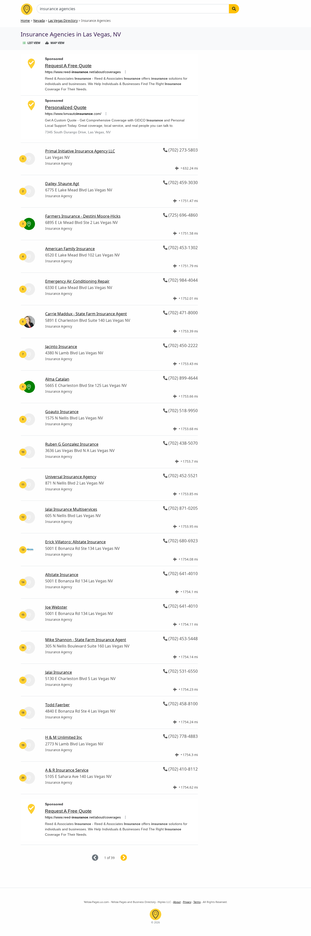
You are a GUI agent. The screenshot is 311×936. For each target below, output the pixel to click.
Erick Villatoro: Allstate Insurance (75, 542)
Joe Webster (56, 607)
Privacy (187, 902)
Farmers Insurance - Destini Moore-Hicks (83, 216)
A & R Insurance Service (66, 770)
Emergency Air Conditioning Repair (77, 281)
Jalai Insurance (58, 672)
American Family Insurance (70, 248)
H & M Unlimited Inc (63, 737)
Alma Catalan (57, 379)
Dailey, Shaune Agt (62, 183)
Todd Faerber (57, 704)
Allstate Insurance (61, 574)
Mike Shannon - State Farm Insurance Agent (85, 639)
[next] (130, 857)
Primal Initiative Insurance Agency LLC (80, 151)
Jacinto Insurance (61, 346)
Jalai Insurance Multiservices (71, 509)
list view (33, 43)
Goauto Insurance (61, 411)
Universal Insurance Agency (70, 476)
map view (57, 43)
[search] (234, 8)
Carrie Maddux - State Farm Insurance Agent (86, 313)
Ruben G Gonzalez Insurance (71, 444)
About (177, 902)
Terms (197, 902)
